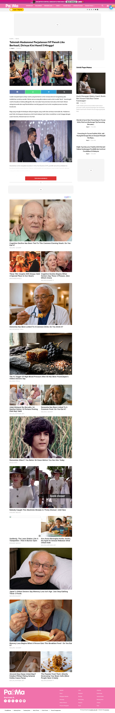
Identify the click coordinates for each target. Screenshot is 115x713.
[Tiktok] (93, 10)
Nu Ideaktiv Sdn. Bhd (93, 709)
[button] (102, 6)
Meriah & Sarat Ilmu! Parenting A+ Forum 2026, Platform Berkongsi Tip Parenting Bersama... (91, 122)
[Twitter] (91, 10)
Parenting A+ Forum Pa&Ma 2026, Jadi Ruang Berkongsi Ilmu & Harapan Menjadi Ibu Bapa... (91, 135)
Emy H (12, 48)
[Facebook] (87, 10)
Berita (17, 38)
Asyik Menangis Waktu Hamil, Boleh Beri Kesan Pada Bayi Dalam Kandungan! (90, 98)
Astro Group (106, 709)
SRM (77, 103)
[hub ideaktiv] (107, 5)
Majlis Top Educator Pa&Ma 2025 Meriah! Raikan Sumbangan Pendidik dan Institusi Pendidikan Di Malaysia (90, 149)
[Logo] (12, 5)
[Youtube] (96, 10)
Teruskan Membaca (40, 178)
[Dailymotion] (97, 10)
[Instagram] (89, 10)
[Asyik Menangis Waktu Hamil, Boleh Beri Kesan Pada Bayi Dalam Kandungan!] (90, 83)
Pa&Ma (11, 38)
